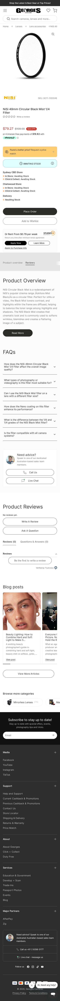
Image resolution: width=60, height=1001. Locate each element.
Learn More (39, 243)
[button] (28, 11)
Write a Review (30, 521)
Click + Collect (11, 851)
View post (10, 659)
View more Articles (28, 673)
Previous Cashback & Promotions (21, 803)
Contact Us (9, 808)
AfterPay (8, 918)
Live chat (33, 480)
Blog (5, 900)
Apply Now (15, 243)
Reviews (30, 262)
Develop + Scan (12, 880)
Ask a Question (30, 530)
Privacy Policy (19, 993)
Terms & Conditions (38, 993)
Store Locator (10, 813)
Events (6, 895)
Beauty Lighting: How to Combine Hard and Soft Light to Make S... (19, 637)
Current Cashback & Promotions (21, 798)
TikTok (6, 774)
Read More (18, 332)
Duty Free (8, 856)
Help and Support (13, 793)
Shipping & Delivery (14, 818)
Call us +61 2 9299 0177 (32, 949)
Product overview (13, 262)
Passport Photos (12, 890)
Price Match (9, 827)
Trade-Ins (8, 885)
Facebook (8, 760)
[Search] (8, 18)
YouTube (8, 764)
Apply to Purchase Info (16, 248)
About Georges (11, 846)
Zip (4, 923)
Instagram (8, 769)
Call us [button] (33, 472)
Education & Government (17, 875)
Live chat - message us (32, 957)
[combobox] (30, 18)
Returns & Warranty (13, 823)
